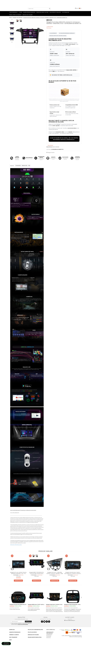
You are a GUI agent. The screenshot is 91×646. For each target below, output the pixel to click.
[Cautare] (50, 9)
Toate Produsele (13, 12)
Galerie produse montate (29, 12)
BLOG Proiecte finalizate (55, 12)
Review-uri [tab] (24, 165)
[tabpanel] (30, 33)
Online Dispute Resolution (34, 637)
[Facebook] (42, 621)
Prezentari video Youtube (42, 12)
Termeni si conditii (14, 634)
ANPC (10, 639)
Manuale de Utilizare (27, 14)
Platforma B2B (65, 12)
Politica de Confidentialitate (23, 624)
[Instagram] (49, 621)
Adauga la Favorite (50, 152)
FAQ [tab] (29, 165)
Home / (11, 17)
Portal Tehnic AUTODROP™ (15, 14)
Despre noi (12, 629)
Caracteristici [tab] (18, 165)
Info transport (13, 637)
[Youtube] (44, 621)
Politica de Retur (32, 632)
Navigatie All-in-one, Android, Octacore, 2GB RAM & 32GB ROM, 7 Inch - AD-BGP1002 (18, 573)
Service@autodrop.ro (70, 620)
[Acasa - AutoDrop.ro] (15, 8)
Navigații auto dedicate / (18, 17)
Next (11, 42)
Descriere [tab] (12, 165)
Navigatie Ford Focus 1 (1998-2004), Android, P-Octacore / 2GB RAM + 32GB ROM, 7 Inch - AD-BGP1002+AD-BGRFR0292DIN (55, 573)
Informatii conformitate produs (16, 544)
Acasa (20, 12)
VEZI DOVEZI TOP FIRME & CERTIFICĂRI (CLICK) (61, 75)
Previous (11, 19)
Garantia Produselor (14, 632)
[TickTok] (47, 621)
